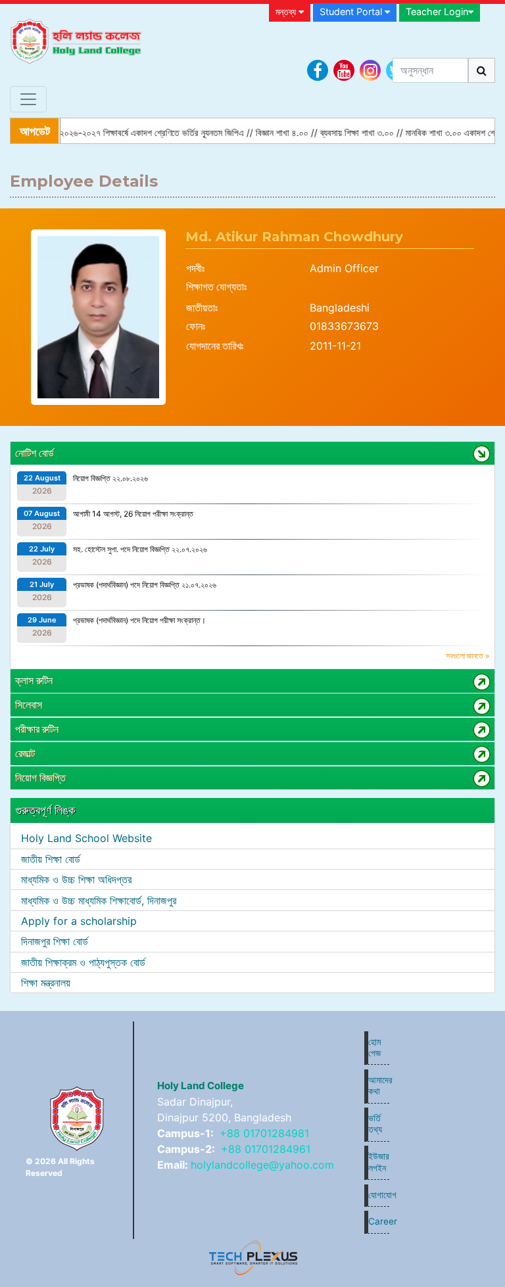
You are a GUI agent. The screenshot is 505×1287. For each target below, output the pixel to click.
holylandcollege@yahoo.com (262, 1164)
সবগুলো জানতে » (467, 656)
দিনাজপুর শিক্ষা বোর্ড (54, 941)
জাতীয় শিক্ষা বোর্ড (50, 859)
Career (378, 1221)
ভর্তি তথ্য (375, 1124)
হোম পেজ (374, 1047)
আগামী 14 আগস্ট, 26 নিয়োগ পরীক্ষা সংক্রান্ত (133, 514)
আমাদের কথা (378, 1085)
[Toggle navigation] (28, 99)
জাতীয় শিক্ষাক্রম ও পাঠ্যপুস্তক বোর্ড (83, 962)
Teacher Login (437, 11)
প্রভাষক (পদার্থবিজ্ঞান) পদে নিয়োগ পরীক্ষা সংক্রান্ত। (139, 620)
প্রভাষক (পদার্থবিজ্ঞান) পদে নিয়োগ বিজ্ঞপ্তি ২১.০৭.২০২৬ (144, 585)
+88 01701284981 (264, 1133)
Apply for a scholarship (79, 920)
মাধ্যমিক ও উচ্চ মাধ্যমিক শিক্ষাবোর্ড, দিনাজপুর (98, 900)
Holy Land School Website (86, 838)
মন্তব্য (287, 11)
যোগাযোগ (378, 1195)
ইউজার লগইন (378, 1162)
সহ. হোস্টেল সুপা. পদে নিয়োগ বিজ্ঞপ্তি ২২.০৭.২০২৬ (140, 549)
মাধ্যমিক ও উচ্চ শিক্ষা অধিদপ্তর (76, 879)
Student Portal (352, 11)
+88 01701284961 (265, 1149)
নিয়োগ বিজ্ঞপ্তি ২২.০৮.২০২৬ (110, 478)
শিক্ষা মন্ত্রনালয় (45, 982)
